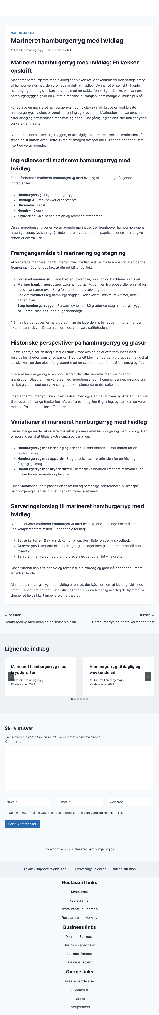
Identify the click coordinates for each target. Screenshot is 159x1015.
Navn (11, 802)
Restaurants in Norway (79, 917)
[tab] (72, 699)
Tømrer (79, 998)
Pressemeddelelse (79, 981)
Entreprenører (79, 1007)
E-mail (64, 802)
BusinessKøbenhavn (79, 945)
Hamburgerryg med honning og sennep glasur (40, 619)
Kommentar (15, 742)
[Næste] (148, 676)
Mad (14, 33)
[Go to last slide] (11, 676)
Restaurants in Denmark (79, 909)
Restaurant (79, 892)
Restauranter (79, 900)
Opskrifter (27, 33)
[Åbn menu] (150, 8)
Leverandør (79, 990)
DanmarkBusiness (79, 937)
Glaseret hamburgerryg (28, 50)
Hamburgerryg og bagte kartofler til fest (123, 619)
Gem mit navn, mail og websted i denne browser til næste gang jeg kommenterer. (66, 813)
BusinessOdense (80, 954)
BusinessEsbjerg (79, 962)
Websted (116, 802)
